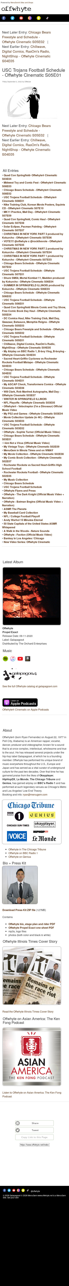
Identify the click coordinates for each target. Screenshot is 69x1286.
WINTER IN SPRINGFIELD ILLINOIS (25, 399)
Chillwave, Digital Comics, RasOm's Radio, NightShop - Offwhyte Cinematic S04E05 (26, 53)
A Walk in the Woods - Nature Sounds (26, 531)
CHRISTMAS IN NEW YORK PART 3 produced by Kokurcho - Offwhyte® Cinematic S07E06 (32, 235)
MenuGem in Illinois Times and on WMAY (28, 450)
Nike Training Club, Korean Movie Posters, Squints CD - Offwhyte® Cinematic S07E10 (33, 206)
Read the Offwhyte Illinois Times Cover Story (27, 1011)
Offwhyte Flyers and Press (20, 490)
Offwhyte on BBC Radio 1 (23, 853)
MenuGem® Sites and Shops (22, 2)
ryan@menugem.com (35, 794)
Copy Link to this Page (34, 1137)
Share (35, 1123)
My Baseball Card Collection (21, 512)
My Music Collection (16, 479)
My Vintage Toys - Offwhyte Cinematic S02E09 (31, 446)
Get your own (13, 1197)
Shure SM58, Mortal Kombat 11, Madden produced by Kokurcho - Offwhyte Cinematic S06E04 (33, 279)
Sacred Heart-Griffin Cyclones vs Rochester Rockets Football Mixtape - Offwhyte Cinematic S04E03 (30, 362)
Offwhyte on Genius (20, 857)
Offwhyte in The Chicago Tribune (27, 849)
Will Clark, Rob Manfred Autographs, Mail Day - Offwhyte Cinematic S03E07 (31, 393)
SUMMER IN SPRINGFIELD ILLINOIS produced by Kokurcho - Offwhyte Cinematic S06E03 (33, 287)
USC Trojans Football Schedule (23, 487)
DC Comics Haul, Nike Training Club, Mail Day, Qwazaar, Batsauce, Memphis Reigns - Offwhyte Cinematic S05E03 (31, 321)
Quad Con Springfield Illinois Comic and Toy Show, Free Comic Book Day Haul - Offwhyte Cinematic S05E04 (34, 310)
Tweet (35, 1130)
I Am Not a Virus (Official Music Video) (27, 443)
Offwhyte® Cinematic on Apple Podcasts (25, 709)
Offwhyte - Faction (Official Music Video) (28, 534)
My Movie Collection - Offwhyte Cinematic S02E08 (34, 454)
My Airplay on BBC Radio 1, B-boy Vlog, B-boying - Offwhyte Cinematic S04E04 (34, 353)
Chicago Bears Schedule (19, 483)
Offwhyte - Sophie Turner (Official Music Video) (32, 432)
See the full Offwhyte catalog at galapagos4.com (29, 686)
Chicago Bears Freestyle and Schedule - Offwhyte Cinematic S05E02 (26, 37)
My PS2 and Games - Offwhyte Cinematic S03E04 (33, 413)
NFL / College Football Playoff (22, 516)
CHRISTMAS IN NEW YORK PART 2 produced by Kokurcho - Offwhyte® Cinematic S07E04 (32, 250)
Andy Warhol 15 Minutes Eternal (23, 520)
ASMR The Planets (15, 509)
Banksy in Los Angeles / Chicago (24, 538)
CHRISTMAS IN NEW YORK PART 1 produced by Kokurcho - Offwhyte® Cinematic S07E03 (32, 257)
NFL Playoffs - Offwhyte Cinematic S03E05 (29, 402)
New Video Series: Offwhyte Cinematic (27, 542)
